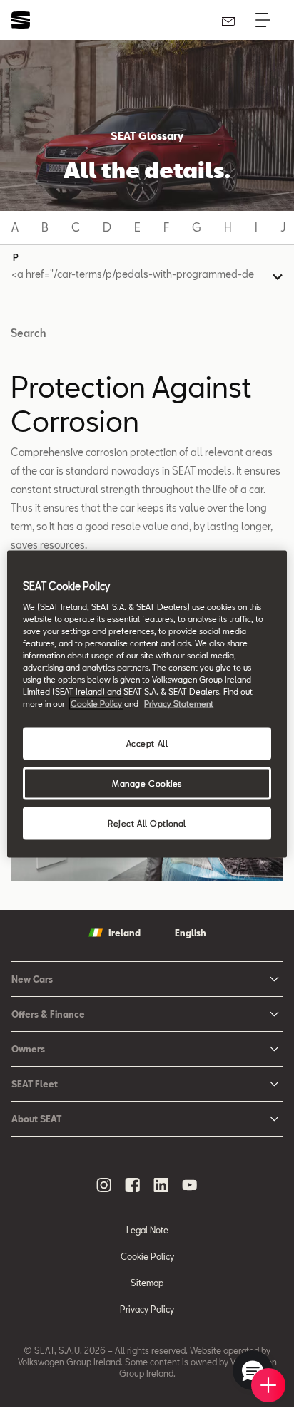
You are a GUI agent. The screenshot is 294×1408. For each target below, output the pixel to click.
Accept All (147, 743)
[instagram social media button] (104, 1185)
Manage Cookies (147, 783)
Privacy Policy (147, 1309)
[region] (146, 704)
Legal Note (147, 1230)
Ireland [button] (124, 933)
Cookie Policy (147, 1256)
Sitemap (147, 1283)
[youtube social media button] (189, 1185)
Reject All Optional (147, 823)
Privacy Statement (178, 703)
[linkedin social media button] (161, 1185)
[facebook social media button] (132, 1185)
